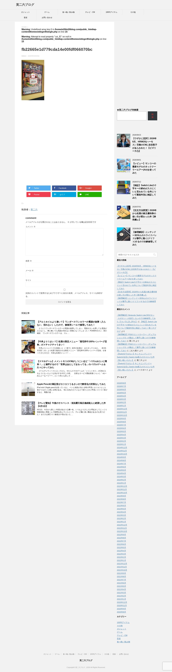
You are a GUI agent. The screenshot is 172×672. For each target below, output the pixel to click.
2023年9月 (121, 496)
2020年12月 (122, 602)
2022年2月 (121, 557)
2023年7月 (121, 502)
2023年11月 (122, 489)
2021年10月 (122, 570)
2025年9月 (121, 418)
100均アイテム (111, 12)
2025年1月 (121, 444)
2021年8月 (121, 576)
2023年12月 (122, 486)
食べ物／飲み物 (68, 12)
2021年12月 (122, 564)
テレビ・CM (90, 12)
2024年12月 (122, 447)
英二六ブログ (25, 4)
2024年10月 (122, 454)
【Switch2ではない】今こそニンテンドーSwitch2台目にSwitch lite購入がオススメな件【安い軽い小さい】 (136, 357)
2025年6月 (121, 428)
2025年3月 (121, 438)
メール (30, 270)
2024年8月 (121, 460)
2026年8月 (121, 383)
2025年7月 (121, 425)
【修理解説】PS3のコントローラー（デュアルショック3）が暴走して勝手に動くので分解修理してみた (136, 337)
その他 (133, 12)
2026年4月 (121, 396)
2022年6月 (121, 544)
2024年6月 (121, 467)
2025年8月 (121, 422)
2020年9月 (121, 609)
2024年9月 (121, 457)
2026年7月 (121, 386)
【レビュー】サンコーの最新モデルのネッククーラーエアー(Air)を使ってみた (144, 168)
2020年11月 (122, 605)
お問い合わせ (47, 18)
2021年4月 (121, 589)
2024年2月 (121, 480)
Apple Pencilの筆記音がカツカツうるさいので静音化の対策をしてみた (71, 384)
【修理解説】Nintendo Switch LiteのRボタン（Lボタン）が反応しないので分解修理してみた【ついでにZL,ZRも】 (136, 318)
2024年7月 (121, 464)
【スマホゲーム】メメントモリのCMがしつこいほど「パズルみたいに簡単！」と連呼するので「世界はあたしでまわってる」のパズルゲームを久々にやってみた (72, 364)
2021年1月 (121, 599)
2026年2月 (121, 402)
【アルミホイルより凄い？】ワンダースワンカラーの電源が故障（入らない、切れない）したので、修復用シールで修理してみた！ (71, 323)
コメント (30, 227)
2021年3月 (121, 593)
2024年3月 (121, 476)
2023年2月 (121, 518)
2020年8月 (121, 612)
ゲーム (47, 12)
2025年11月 (122, 412)
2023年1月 (121, 522)
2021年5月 (121, 586)
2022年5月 (121, 547)
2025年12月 (122, 409)
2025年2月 (121, 441)
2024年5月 (121, 470)
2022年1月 (121, 560)
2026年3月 (121, 399)
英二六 (34, 209)
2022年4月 (121, 551)
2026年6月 (121, 389)
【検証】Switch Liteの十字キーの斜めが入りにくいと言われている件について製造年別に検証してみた (144, 191)
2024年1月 (121, 483)
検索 (152, 115)
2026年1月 (121, 406)
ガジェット (25, 12)
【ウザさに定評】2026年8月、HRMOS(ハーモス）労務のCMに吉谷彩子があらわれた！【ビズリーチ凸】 (144, 144)
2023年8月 (121, 499)
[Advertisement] (65, 124)
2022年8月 (121, 538)
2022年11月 (122, 528)
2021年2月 (121, 596)
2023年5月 (121, 509)
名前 (29, 261)
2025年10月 (122, 415)
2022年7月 (121, 541)
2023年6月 (121, 506)
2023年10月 (122, 493)
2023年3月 (121, 515)
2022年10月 (122, 531)
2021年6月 (121, 583)
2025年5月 (121, 431)
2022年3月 (121, 554)
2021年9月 (121, 573)
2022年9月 (121, 535)
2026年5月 (121, 393)
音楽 (25, 18)
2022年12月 (122, 525)
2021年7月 (121, 580)
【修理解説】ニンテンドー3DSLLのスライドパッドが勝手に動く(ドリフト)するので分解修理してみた (144, 238)
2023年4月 (121, 512)
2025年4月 (121, 435)
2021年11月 (122, 567)
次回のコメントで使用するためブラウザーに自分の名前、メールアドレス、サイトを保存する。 (64, 294)
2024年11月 (122, 451)
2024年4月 (121, 473)
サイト (28, 280)
